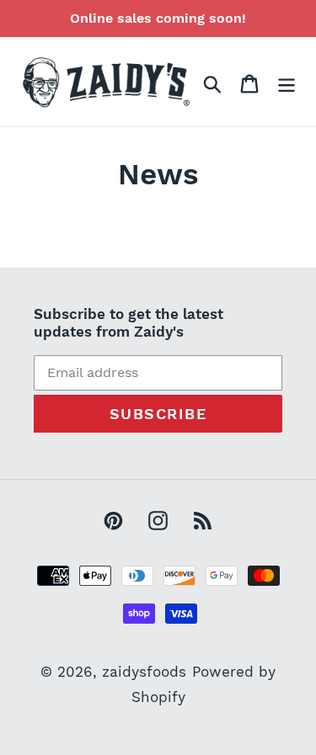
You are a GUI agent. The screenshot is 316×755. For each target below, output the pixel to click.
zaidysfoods (144, 671)
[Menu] (286, 82)
